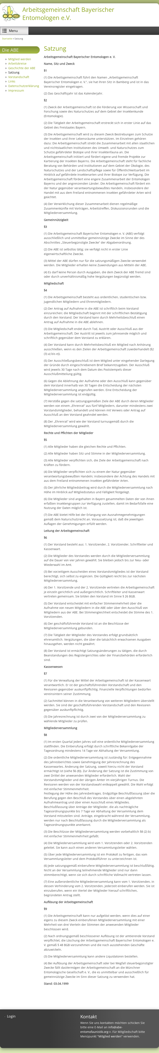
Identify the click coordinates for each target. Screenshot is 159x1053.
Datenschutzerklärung (23, 86)
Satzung (13, 72)
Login (11, 1016)
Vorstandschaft (18, 77)
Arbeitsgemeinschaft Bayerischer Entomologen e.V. (68, 13)
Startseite (7, 38)
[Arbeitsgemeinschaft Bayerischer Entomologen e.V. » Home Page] (11, 20)
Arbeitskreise (17, 63)
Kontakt (88, 1016)
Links (11, 81)
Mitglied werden (19, 59)
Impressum (16, 90)
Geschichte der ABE (21, 68)
